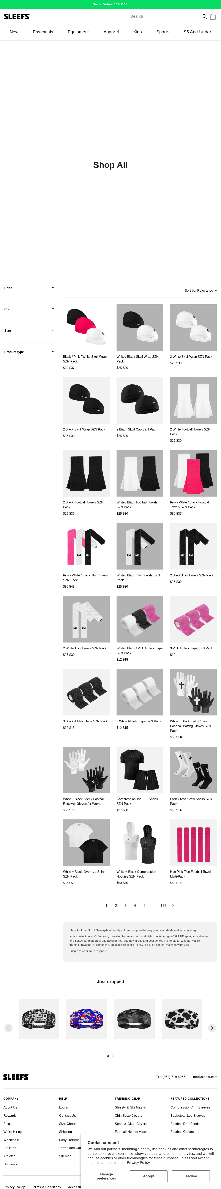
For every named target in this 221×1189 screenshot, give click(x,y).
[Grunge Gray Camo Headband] (134, 1019)
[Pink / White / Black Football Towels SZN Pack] (193, 473)
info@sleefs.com (205, 1077)
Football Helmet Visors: (132, 1131)
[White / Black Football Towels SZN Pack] (140, 473)
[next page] (173, 905)
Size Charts (68, 1124)
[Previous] (8, 1028)
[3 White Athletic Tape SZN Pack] (140, 692)
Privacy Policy (138, 1162)
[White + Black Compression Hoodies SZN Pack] (140, 842)
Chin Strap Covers (128, 1115)
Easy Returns (69, 1140)
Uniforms (10, 1164)
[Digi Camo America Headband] (86, 1019)
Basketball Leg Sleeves (187, 1115)
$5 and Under (197, 31)
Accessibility (77, 1187)
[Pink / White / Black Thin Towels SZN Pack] (86, 546)
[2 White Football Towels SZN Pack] (193, 400)
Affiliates (9, 1148)
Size (7, 330)
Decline (191, 1176)
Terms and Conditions (75, 1148)
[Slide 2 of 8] (86, 1019)
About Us (10, 1107)
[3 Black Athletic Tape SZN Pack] (86, 692)
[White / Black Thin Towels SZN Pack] (140, 546)
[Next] (212, 1028)
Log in (63, 1107)
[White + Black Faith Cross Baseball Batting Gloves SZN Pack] (193, 692)
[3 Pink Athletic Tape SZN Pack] (193, 619)
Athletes (9, 1156)
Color (8, 309)
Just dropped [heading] (110, 981)
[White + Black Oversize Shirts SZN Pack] (86, 842)
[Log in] (204, 16)
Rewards (10, 1115)
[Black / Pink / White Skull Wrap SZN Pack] (86, 327)
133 (164, 905)
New (14, 31)
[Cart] (213, 16)
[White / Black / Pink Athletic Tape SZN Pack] (140, 619)
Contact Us (67, 1115)
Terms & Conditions (46, 1187)
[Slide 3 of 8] (134, 1019)
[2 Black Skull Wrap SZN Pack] (86, 400)
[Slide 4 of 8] (182, 1019)
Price (8, 288)
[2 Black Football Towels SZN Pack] (86, 473)
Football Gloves (182, 1131)
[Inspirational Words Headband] (39, 1019)
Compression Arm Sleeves (190, 1107)
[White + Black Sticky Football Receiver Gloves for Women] (86, 770)
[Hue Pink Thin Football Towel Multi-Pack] (193, 842)
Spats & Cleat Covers (131, 1124)
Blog (6, 1124)
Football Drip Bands (185, 1124)
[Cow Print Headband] (182, 1019)
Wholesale (11, 1140)
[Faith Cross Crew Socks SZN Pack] (193, 770)
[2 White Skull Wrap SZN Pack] (193, 327)
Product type (14, 352)
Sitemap (65, 1156)
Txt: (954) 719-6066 (170, 1077)
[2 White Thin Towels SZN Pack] (86, 619)
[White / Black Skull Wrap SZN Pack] (140, 327)
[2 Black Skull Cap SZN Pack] (140, 400)
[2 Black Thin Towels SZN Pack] (193, 546)
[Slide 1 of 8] (39, 1019)
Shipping (65, 1131)
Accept (148, 1176)
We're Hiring (12, 1131)
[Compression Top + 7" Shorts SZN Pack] (140, 770)
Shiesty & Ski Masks (130, 1107)
